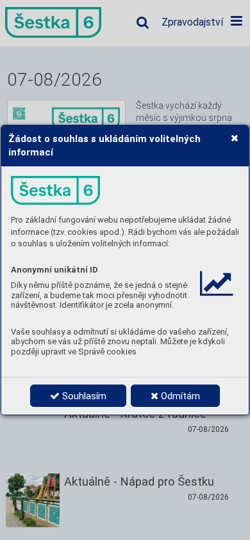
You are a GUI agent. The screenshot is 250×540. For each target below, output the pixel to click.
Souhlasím (83, 396)
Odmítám (179, 396)
